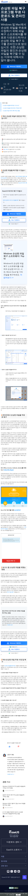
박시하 (21, 85)
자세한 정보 (11, 894)
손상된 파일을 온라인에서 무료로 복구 (12, 108)
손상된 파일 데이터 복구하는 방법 (11, 110)
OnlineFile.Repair (9, 470)
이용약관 (18, 890)
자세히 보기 (10, 624)
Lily (5, 84)
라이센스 (13, 890)
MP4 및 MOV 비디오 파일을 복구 (11, 200)
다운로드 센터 (13, 842)
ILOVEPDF (17, 510)
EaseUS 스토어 (13, 850)
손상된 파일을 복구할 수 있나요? (11, 105)
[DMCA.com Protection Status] (16, 888)
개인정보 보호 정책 (7, 890)
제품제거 (22, 890)
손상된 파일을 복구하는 (10, 665)
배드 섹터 (5, 149)
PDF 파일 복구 (10, 592)
